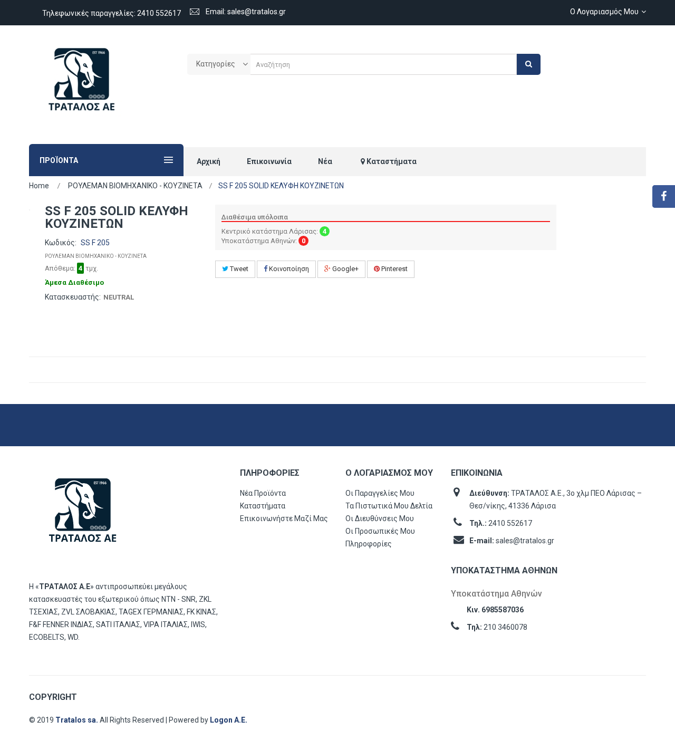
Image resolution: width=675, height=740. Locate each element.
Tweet (238, 269)
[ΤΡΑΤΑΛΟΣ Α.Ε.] (81, 85)
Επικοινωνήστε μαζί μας (284, 518)
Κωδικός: (60, 242)
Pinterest (394, 269)
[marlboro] (83, 515)
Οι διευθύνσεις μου (379, 518)
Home (39, 185)
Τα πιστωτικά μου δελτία (388, 506)
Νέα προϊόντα (263, 493)
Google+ (345, 269)
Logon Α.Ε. (228, 720)
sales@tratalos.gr (525, 540)
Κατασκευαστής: (73, 297)
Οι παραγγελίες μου (379, 493)
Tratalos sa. (77, 720)
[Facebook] (663, 196)
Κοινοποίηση (288, 269)
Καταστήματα (262, 506)
